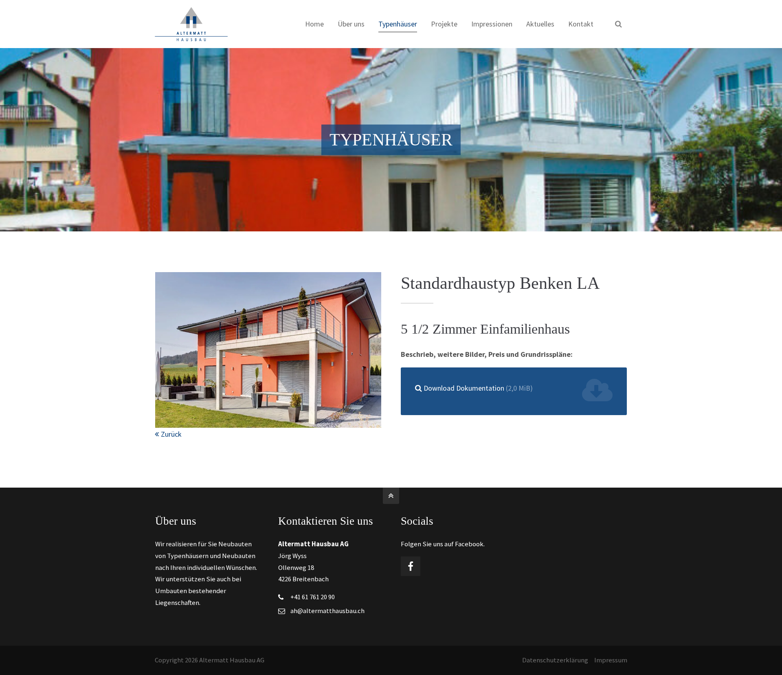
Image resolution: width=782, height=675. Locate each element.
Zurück (171, 434)
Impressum (610, 660)
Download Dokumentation (478, 388)
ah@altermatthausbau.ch (327, 611)
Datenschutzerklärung (555, 660)
